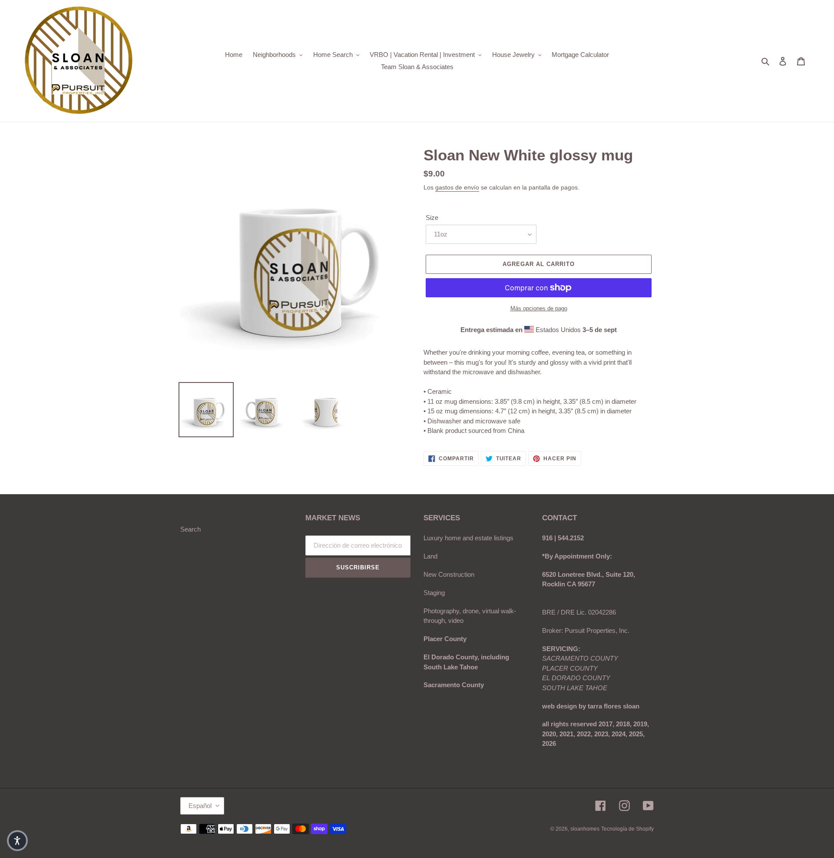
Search (190, 529)
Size (432, 217)
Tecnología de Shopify (627, 829)
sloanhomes (584, 829)
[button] (17, 840)
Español (200, 805)
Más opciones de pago (538, 308)
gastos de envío (457, 187)
